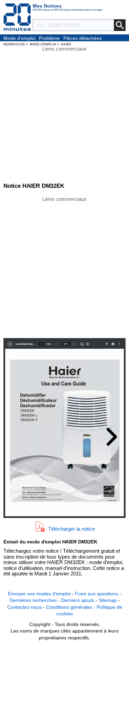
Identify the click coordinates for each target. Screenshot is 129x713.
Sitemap (108, 600)
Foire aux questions (96, 593)
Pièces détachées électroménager (82, 38)
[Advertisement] (64, 266)
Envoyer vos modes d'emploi (39, 593)
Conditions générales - (71, 607)
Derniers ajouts (77, 600)
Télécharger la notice (71, 529)
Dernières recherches (33, 600)
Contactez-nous (24, 607)
